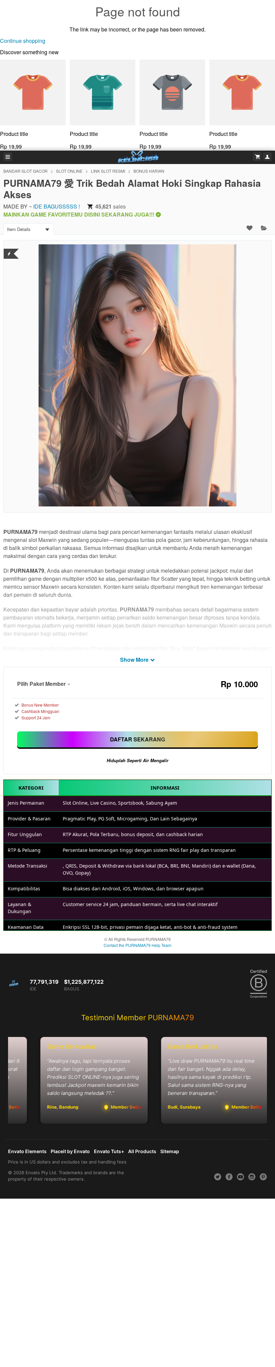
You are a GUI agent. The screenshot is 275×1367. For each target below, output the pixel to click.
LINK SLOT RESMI (108, 171)
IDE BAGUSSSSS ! (56, 206)
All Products (142, 1151)
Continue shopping (22, 41)
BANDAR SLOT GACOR (25, 171)
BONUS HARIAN (148, 171)
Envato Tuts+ (109, 1151)
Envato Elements (27, 1151)
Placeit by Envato (70, 1151)
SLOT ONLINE (69, 171)
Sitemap (169, 1151)
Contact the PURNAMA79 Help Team (137, 945)
